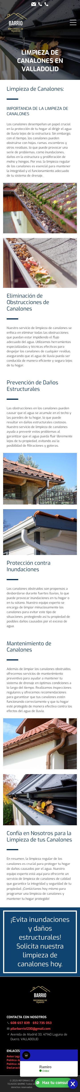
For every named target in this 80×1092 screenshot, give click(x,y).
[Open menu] (73, 22)
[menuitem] (16, 1056)
